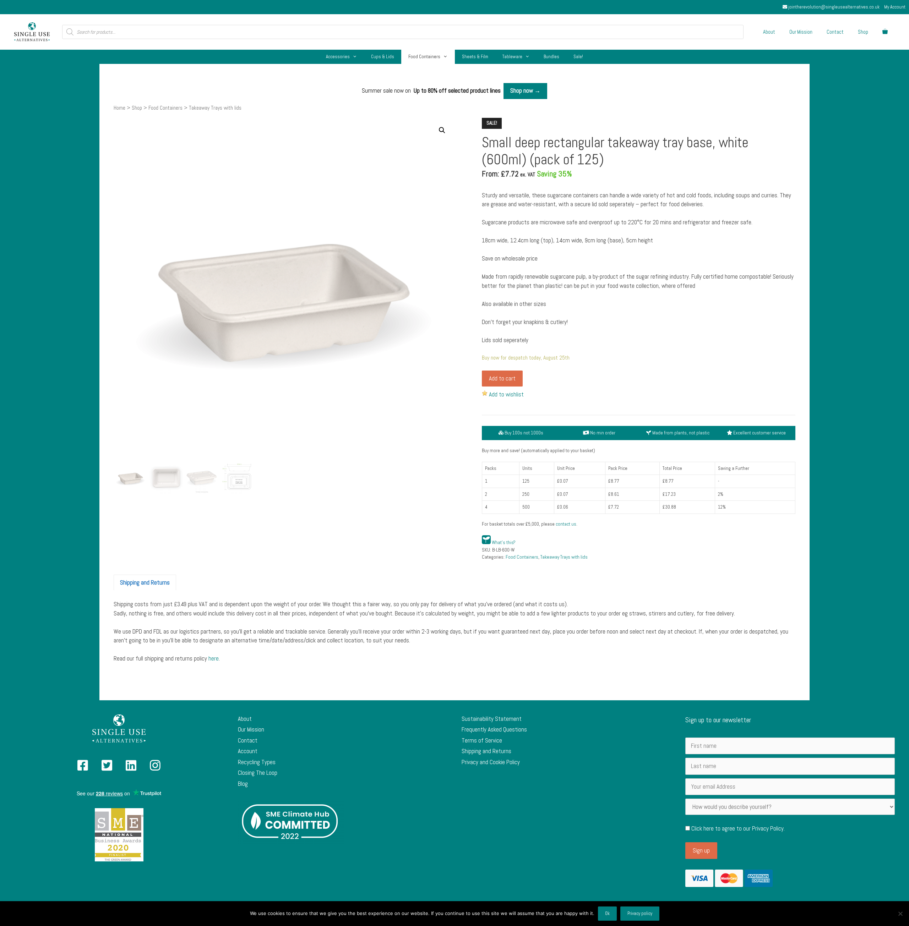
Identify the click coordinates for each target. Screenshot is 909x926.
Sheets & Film (475, 57)
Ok (607, 913)
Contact (835, 31)
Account (247, 751)
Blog (243, 784)
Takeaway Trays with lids (564, 557)
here (213, 658)
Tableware (512, 57)
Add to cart (502, 378)
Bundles (551, 57)
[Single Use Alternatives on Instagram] (155, 768)
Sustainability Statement (492, 719)
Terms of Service (482, 740)
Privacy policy (639, 913)
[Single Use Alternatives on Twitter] (107, 768)
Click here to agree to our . (737, 828)
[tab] (145, 582)
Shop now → (525, 90)
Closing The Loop (257, 773)
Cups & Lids (382, 57)
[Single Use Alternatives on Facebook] (82, 768)
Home (119, 107)
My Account (894, 7)
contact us (566, 524)
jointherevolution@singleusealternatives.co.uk (833, 7)
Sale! (578, 57)
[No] (900, 913)
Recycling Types (257, 762)
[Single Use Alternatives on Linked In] (131, 768)
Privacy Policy (768, 828)
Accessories (338, 57)
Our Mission (800, 31)
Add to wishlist (506, 394)
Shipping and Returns (145, 582)
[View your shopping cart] (885, 32)
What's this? (504, 542)
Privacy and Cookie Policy (491, 762)
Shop (863, 31)
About (769, 31)
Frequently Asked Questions (494, 729)
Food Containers (424, 57)
